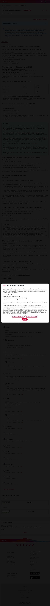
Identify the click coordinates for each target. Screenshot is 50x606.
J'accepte (25, 319)
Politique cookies (25, 313)
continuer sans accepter (18, 316)
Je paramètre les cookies (31, 316)
